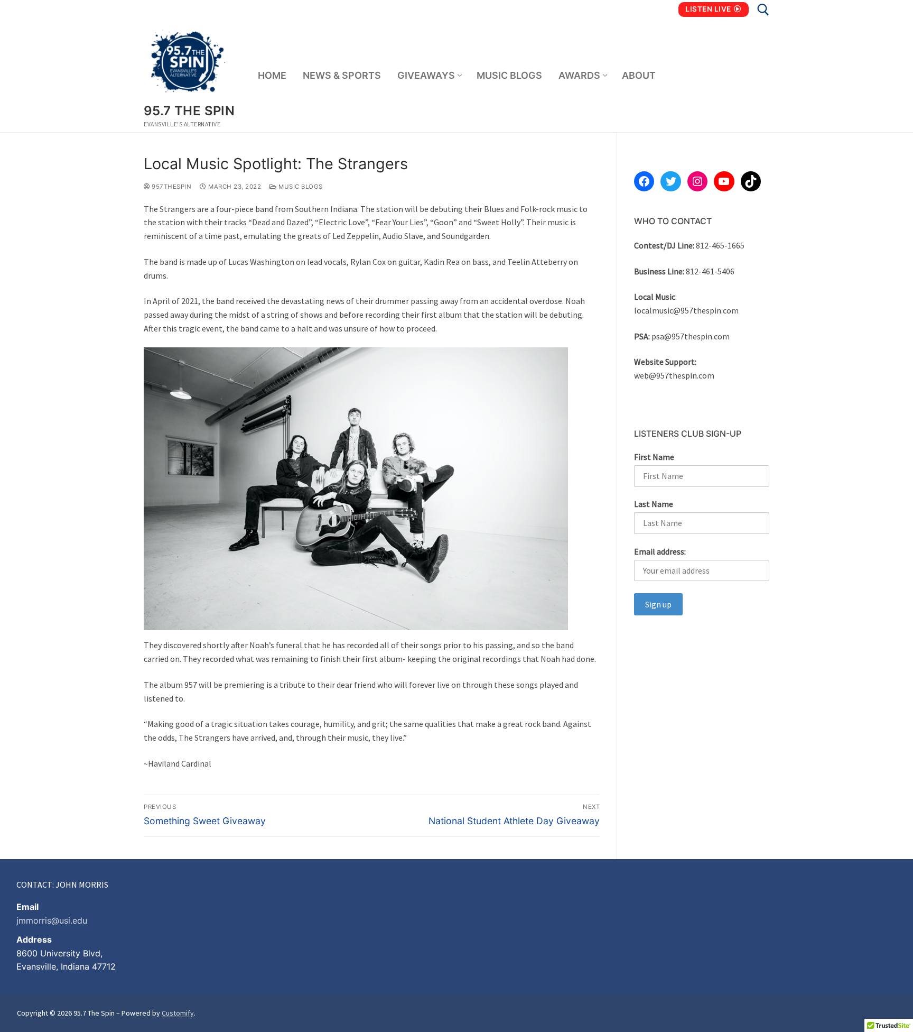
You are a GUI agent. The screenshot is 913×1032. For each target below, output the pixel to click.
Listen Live (708, 9)
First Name (654, 457)
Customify (178, 1013)
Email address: (660, 551)
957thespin (170, 186)
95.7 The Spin (189, 110)
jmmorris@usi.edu (51, 920)
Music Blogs (300, 186)
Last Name (653, 504)
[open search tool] (763, 10)
